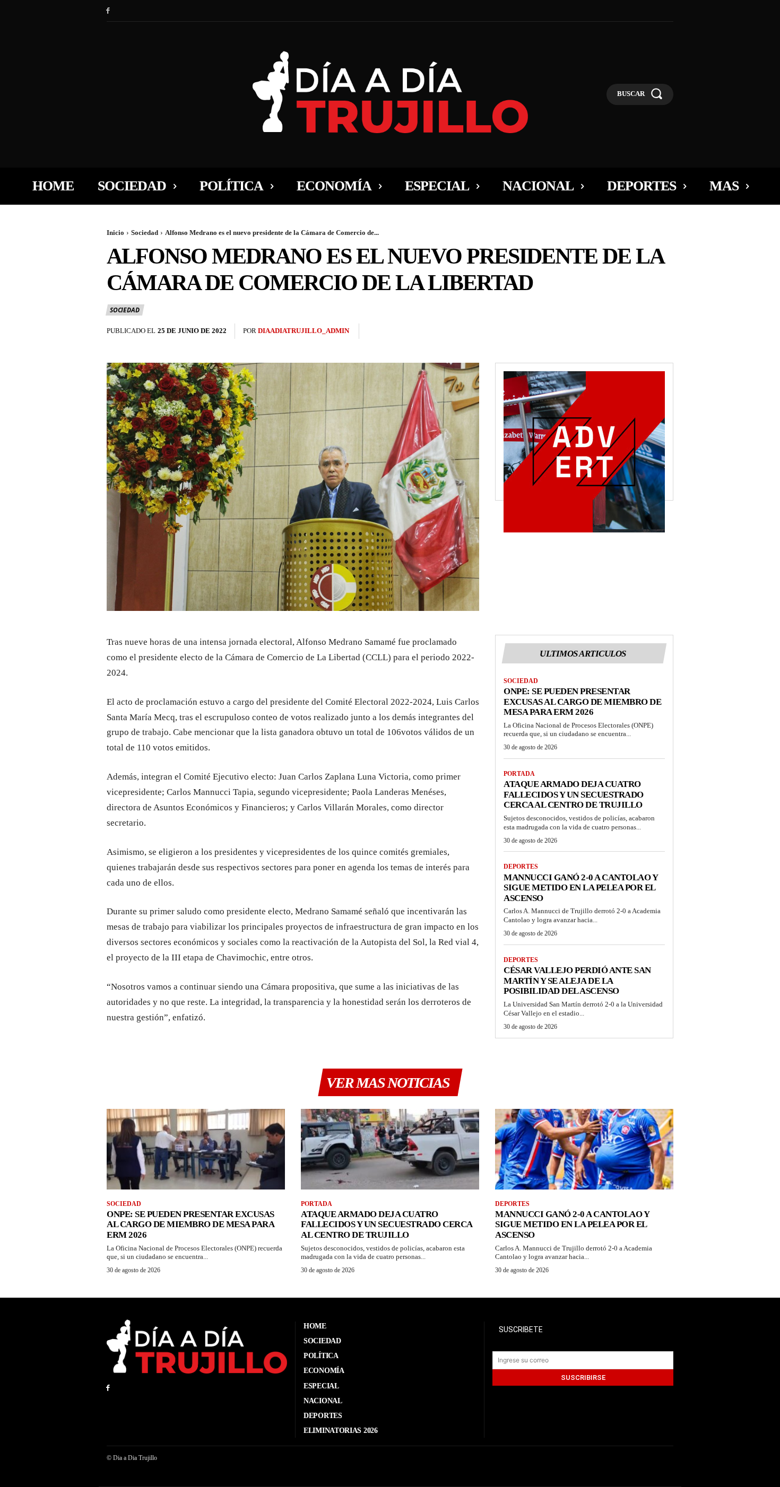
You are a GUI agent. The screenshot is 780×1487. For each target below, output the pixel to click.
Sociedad (144, 233)
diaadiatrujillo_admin (303, 331)
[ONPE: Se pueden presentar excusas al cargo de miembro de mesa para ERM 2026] (196, 1149)
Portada (519, 773)
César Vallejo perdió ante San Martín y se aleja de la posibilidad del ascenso (577, 980)
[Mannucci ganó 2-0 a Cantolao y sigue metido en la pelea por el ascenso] (584, 1149)
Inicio (115, 233)
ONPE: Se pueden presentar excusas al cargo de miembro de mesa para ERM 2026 (582, 701)
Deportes (521, 866)
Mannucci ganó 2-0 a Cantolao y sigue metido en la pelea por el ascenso (581, 887)
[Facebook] (108, 10)
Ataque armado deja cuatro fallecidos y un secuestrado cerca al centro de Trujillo (574, 794)
